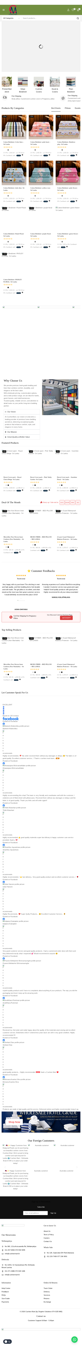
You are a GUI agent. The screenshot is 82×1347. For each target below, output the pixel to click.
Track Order (48, 1288)
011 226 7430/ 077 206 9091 (57, 1256)
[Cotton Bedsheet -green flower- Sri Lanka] (68, 218)
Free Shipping (16, 96)
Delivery (47, 1292)
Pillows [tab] (68, 108)
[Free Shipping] (5, 97)
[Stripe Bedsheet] (23, 82)
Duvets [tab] (77, 108)
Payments (5, 1302)
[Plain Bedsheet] (71, 82)
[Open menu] (4, 10)
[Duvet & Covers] (55, 82)
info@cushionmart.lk (12, 1254)
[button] (5, 1167)
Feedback (5, 1292)
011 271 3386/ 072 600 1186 (15, 1271)
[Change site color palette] (7, 1341)
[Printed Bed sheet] (7, 82)
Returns (46, 1298)
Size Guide (6, 1298)
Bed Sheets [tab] (56, 108)
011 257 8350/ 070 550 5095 (15, 1250)
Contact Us (48, 1241)
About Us (47, 1231)
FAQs (4, 1295)
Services (47, 1295)
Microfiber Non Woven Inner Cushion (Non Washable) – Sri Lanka (14, 539)
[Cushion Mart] (13, 10)
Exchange (47, 1302)
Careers (47, 1238)
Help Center (6, 1288)
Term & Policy (49, 1234)
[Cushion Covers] (39, 82)
